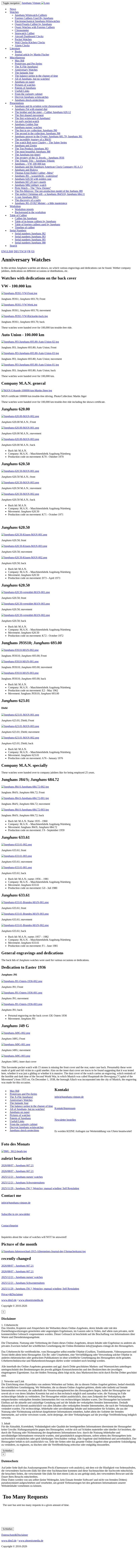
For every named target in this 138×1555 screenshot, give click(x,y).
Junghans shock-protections (29, 100)
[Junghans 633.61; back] (16, 867)
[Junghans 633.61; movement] (16, 856)
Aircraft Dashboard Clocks (29, 36)
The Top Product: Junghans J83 (31, 148)
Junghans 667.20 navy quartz (30, 182)
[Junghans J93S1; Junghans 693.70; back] (24, 316)
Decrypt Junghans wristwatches (31, 97)
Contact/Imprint (9, 1225)
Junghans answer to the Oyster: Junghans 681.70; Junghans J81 (48, 136)
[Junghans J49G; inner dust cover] (15, 1055)
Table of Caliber (18, 215)
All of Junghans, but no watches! (32, 78)
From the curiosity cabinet (28, 94)
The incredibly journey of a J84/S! (33, 139)
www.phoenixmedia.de (31, 1300)
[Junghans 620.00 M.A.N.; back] (20, 439)
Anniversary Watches (26, 69)
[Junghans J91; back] (21, 1004)
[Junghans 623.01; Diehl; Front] (20, 714)
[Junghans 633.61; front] (16, 844)
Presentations (17, 103)
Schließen (7, 1450)
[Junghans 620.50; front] (24, 534)
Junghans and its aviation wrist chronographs (38, 106)
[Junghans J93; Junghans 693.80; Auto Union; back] (30, 364)
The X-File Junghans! (26, 66)
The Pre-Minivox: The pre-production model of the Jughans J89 (49, 191)
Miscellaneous (17, 57)
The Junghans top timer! (28, 154)
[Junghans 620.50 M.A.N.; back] (20, 493)
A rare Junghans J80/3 (26, 197)
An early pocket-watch (27, 121)
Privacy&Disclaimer (12, 1294)
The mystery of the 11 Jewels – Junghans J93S (39, 157)
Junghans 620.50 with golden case (33, 178)
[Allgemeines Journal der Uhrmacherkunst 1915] (43, 1251)
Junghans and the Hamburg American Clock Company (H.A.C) (49, 166)
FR (29, 251)
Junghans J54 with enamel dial (31, 109)
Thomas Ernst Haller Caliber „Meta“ (34, 172)
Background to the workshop (30, 212)
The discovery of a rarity (28, 200)
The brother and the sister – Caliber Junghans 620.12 (43, 112)
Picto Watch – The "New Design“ (33, 188)
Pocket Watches (23, 39)
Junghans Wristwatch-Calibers (31, 15)
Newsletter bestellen (65, 1119)
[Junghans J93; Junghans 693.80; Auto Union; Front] (30, 341)
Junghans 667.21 (17, 1165)
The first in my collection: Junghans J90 (36, 130)
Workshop (15, 206)
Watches (14, 12)
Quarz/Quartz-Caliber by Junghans (33, 24)
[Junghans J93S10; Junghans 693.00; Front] (20, 650)
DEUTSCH (20, 251)
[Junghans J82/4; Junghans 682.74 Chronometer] (14, 1151)
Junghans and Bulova (26, 169)
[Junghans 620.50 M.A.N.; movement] (20, 482)
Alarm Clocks (22, 45)
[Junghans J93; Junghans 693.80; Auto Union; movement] (30, 353)
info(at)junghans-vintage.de (69, 1096)
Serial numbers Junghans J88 (30, 242)
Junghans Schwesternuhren (23, 1182)
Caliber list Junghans (26, 218)
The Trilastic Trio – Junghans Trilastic (35, 160)
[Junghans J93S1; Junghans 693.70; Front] (19, 293)
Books (18, 51)
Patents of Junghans (25, 87)
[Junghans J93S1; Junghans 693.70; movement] (19, 304)
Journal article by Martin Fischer (32, 54)
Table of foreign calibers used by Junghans (37, 224)
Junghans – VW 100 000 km (30, 163)
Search (13, 245)
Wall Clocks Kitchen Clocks (30, 42)
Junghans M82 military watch (30, 185)
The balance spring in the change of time (36, 75)
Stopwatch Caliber (24, 33)
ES (32, 251)
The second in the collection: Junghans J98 (37, 133)
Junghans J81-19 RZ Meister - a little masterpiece (41, 203)
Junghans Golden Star (26, 124)
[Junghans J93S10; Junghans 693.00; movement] (20, 661)
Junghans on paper (25, 81)
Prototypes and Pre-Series (28, 63)
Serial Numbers (18, 230)
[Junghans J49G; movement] (15, 1044)
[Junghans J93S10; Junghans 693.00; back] (20, 672)
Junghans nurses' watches (28, 127)
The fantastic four (24, 72)
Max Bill (19, 60)
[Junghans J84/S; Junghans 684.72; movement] (25, 798)
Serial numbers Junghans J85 (30, 239)
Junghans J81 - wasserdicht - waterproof (36, 175)
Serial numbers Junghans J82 (30, 233)
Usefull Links (22, 90)
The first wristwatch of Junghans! (32, 118)
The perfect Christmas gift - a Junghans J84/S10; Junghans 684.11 (50, 194)
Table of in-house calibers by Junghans (35, 221)
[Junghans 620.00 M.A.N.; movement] (20, 427)
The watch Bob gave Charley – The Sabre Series (41, 142)
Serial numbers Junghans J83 (30, 236)
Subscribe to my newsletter (15, 1214)
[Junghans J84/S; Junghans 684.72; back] (25, 809)
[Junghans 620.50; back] (24, 557)
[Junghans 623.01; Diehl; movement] (20, 726)
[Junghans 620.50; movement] (24, 546)
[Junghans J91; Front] (21, 981)
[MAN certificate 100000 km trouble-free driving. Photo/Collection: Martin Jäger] (26, 390)
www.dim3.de (8, 1300)
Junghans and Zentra (26, 145)
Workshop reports (24, 209)
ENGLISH (7, 251)
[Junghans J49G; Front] (15, 1032)
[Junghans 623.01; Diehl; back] (20, 737)
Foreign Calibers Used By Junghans (34, 18)
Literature (15, 48)
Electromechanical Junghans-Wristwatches (37, 21)
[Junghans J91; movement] (21, 992)
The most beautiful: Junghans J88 (32, 151)
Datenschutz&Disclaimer (14, 1534)
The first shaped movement (29, 115)
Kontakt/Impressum (65, 1108)
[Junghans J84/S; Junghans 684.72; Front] (25, 786)
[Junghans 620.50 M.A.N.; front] (20, 471)
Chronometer (22, 30)
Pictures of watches (25, 84)
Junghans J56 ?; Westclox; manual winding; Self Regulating (40, 1188)
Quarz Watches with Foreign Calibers (35, 27)
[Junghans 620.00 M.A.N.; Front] (20, 416)
